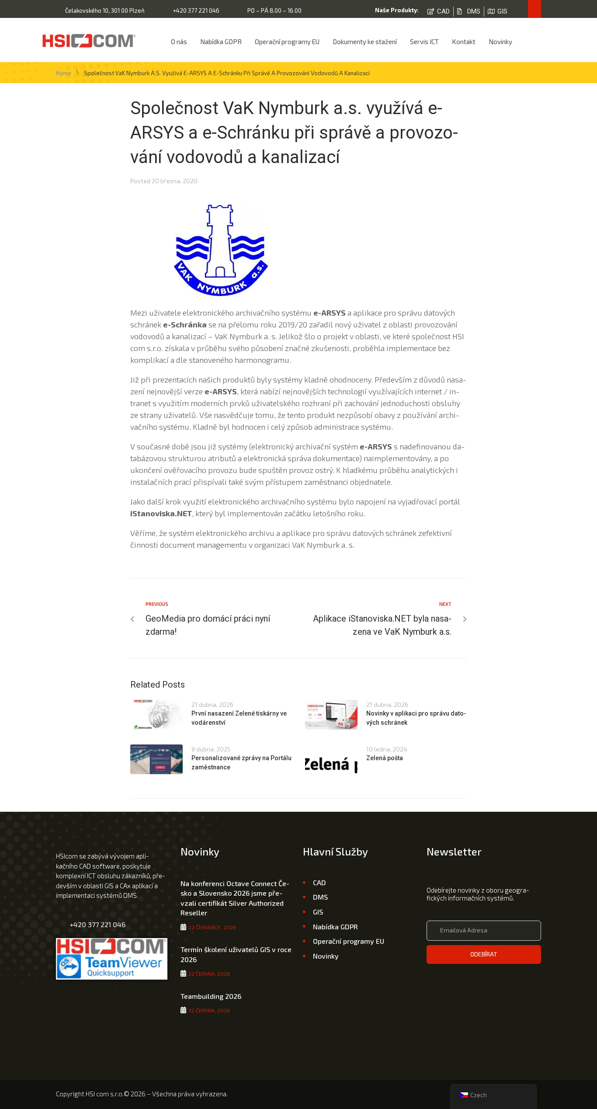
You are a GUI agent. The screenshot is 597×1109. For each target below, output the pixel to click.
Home (63, 73)
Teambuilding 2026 (210, 996)
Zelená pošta (384, 757)
